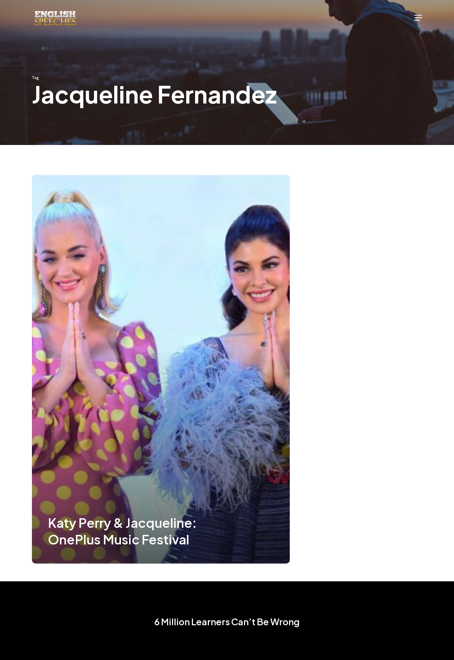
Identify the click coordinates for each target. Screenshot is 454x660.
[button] (418, 17)
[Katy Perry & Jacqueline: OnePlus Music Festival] (161, 369)
